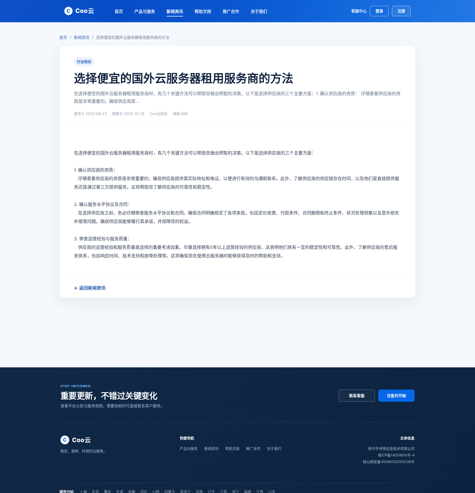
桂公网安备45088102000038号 (389, 461)
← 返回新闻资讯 (90, 288)
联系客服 (356, 395)
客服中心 (359, 11)
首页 (119, 11)
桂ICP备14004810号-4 (396, 455)
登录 (379, 11)
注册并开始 (396, 395)
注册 (401, 11)
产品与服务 (144, 11)
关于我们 (259, 11)
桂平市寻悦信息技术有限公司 (391, 448)
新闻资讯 (175, 11)
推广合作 (231, 11)
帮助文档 (203, 11)
